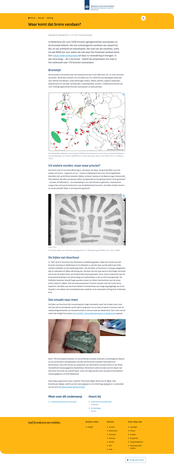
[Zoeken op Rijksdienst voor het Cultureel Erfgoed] (143, 18)
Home (32, 18)
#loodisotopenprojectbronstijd (72, 387)
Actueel (41, 18)
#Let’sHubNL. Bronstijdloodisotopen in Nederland (94, 313)
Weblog (50, 18)
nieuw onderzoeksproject (65, 55)
